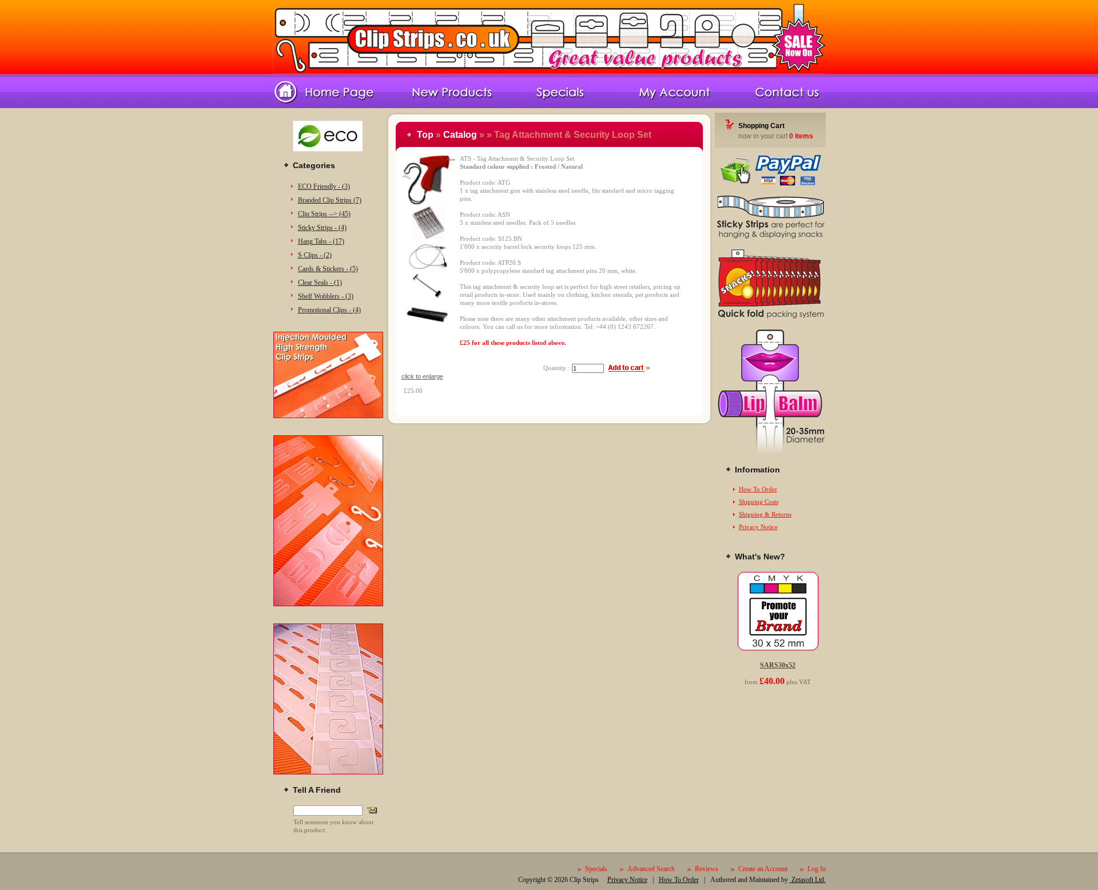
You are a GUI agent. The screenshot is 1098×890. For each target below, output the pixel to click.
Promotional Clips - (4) (329, 310)
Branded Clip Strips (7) (329, 200)
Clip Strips (584, 880)
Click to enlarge (422, 376)
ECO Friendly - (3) (324, 186)
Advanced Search (651, 869)
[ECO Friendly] (328, 155)
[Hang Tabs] (328, 772)
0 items (801, 136)
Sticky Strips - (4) (322, 228)
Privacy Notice (758, 526)
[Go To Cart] (770, 184)
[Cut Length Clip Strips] (328, 604)
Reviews (706, 869)
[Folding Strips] (770, 318)
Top (425, 135)
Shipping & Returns (765, 514)
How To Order (758, 489)
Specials (596, 869)
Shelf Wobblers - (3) (325, 296)
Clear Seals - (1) (320, 283)
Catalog (460, 135)
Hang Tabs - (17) (321, 241)
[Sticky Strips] (770, 237)
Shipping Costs (758, 501)
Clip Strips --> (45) (324, 214)
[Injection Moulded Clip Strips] (328, 415)
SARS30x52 (777, 665)
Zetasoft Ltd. (808, 880)
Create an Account (762, 869)
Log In (816, 869)
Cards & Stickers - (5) (328, 269)
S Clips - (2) (315, 255)
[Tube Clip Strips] (770, 451)
